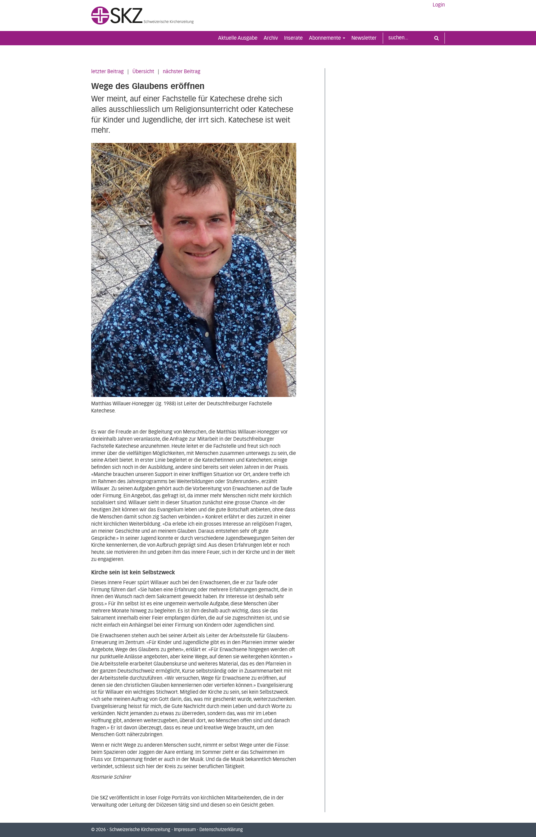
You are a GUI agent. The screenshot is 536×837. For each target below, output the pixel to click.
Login (439, 4)
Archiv (271, 38)
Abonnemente (325, 38)
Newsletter (364, 38)
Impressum (185, 830)
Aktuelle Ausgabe (237, 38)
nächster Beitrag (181, 71)
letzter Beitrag (107, 71)
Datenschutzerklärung (221, 830)
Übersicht (143, 71)
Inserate (293, 38)
